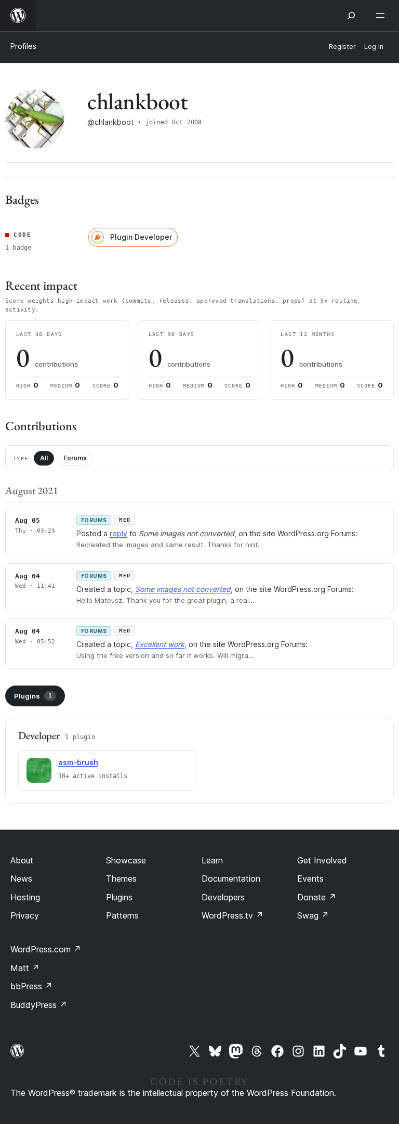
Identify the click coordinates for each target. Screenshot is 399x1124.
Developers (223, 897)
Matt (24, 968)
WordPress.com (45, 949)
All (44, 458)
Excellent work (159, 644)
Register (342, 46)
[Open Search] (351, 15)
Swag (313, 915)
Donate (316, 897)
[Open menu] (382, 15)
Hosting (25, 897)
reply (118, 533)
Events (310, 878)
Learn (212, 860)
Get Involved (322, 860)
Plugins (33, 696)
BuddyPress (38, 1005)
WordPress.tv (232, 915)
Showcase (126, 860)
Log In (373, 46)
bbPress (31, 986)
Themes (121, 878)
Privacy (24, 915)
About (21, 860)
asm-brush (78, 762)
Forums (75, 458)
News (21, 878)
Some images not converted (183, 589)
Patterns (122, 915)
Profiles (23, 46)
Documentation (231, 878)
